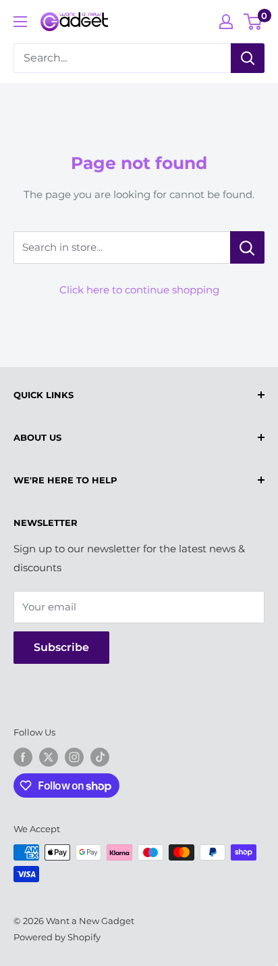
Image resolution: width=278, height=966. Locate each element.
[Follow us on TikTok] (99, 757)
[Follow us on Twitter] (48, 757)
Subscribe (61, 647)
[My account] (226, 21)
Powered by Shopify (57, 937)
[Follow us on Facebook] (22, 757)
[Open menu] (20, 21)
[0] (253, 22)
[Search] (248, 58)
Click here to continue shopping (139, 289)
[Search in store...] (247, 247)
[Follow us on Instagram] (74, 757)
